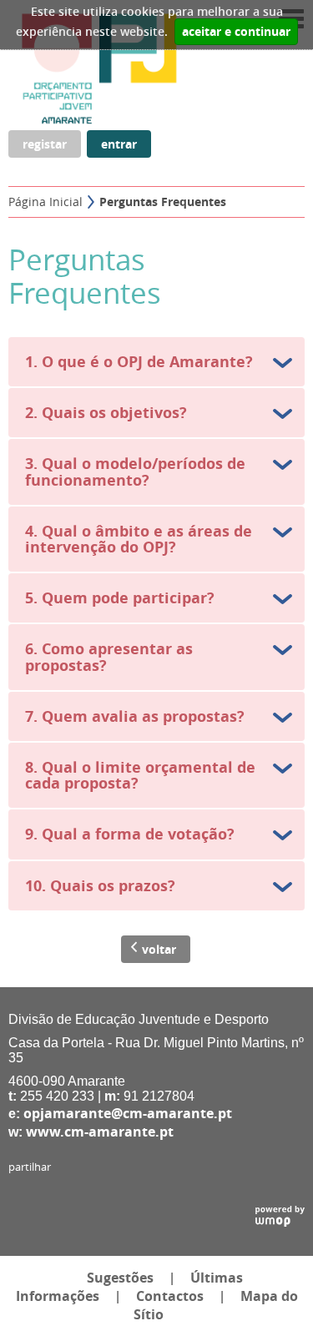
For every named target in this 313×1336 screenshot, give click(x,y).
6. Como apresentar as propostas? (109, 656)
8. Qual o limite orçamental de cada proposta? (140, 775)
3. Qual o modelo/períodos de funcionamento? (135, 471)
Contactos (170, 1296)
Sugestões (120, 1277)
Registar (45, 144)
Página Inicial (45, 201)
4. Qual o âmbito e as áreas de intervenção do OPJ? (138, 539)
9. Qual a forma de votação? (130, 834)
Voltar (159, 949)
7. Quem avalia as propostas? (135, 716)
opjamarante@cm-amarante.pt (127, 1113)
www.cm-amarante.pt (100, 1131)
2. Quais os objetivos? (106, 412)
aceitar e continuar (236, 31)
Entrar (119, 144)
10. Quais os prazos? (100, 885)
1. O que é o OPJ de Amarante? (139, 361)
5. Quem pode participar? (120, 597)
